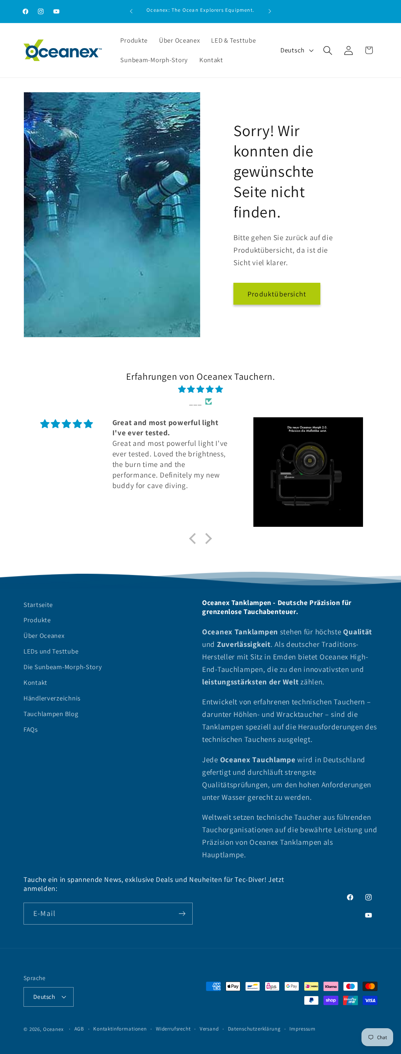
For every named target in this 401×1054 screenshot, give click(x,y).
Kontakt (35, 682)
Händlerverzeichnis (52, 698)
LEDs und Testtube (50, 651)
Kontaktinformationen (120, 1028)
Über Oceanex (44, 635)
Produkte (37, 620)
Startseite (38, 604)
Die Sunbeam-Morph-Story (62, 667)
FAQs (30, 729)
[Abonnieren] (182, 914)
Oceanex (53, 1029)
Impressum (302, 1028)
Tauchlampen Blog (50, 713)
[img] (200, 389)
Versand (209, 1028)
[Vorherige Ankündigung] (131, 11)
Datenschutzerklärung (254, 1028)
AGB (79, 1028)
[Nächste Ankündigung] (269, 11)
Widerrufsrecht (173, 1028)
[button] (327, 50)
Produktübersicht (276, 293)
